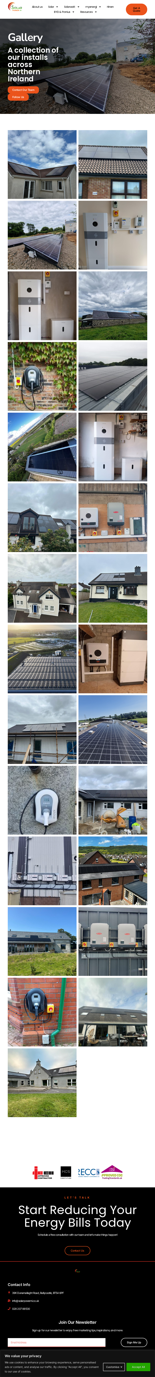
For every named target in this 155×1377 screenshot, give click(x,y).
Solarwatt (69, 7)
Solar (51, 7)
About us (37, 7)
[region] (77, 1363)
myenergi (91, 7)
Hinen (110, 7)
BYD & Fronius (62, 12)
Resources (86, 12)
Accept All (138, 1367)
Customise (112, 1367)
